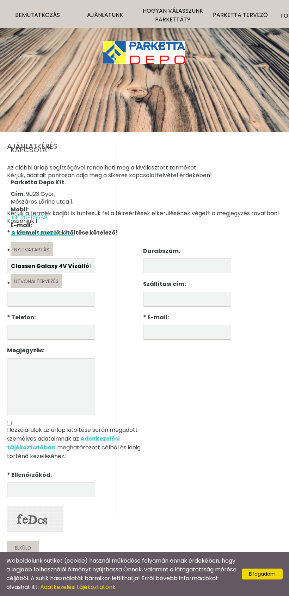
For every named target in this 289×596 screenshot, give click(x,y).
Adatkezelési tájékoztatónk (78, 587)
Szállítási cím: (164, 284)
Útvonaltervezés (36, 281)
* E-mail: (156, 317)
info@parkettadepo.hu (42, 233)
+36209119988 (29, 217)
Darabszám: (161, 251)
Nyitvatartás (31, 249)
